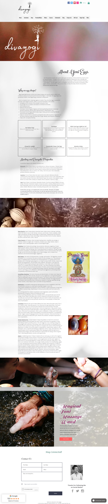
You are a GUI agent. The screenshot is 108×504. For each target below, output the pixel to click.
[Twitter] (72, 3)
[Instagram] (77, 3)
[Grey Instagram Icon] (82, 491)
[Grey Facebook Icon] (72, 491)
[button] (89, 3)
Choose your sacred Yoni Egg (50, 85)
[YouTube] (75, 3)
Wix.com (68, 503)
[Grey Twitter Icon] (77, 491)
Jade (21, 182)
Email (60, 502)
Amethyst (22, 175)
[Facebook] (69, 3)
